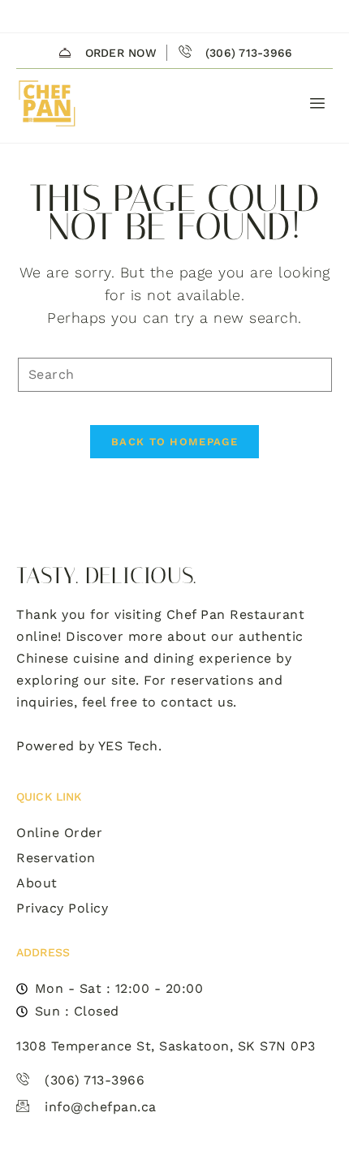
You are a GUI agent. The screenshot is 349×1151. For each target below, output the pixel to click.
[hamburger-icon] (314, 103)
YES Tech (128, 746)
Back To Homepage (174, 442)
